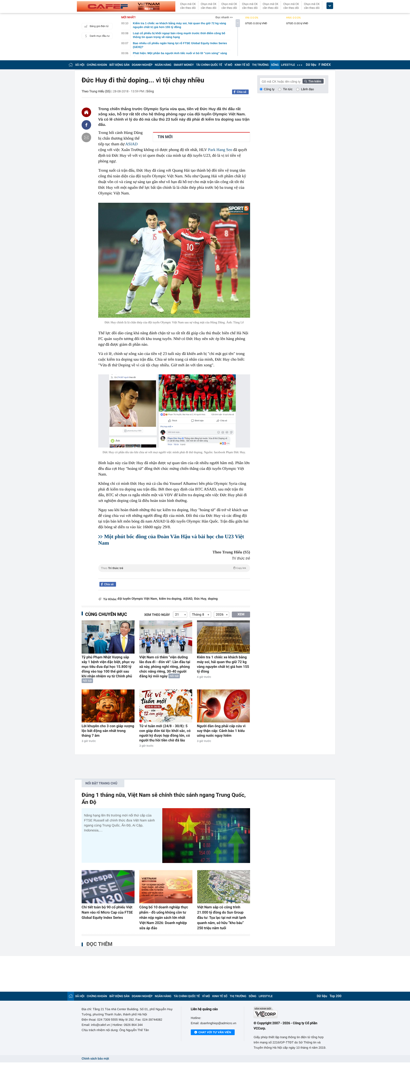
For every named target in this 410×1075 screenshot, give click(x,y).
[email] (86, 137)
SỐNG (275, 64)
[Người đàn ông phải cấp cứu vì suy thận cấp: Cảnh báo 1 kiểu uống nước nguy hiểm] (223, 705)
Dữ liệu (311, 65)
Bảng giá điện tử (99, 26)
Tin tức (288, 89)
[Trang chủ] (71, 64)
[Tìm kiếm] (313, 81)
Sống (150, 91)
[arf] (174, 573)
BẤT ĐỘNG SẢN (119, 64)
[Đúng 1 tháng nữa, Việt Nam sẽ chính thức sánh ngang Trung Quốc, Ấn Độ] (206, 835)
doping (213, 599)
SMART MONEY (184, 64)
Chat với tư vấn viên (214, 1032)
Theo (173, 568)
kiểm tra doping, (170, 599)
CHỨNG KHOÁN (97, 64)
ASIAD (131, 144)
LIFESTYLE (288, 64)
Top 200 (335, 996)
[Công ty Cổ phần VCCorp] (291, 1012)
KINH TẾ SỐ (242, 64)
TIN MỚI (165, 137)
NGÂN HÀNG (163, 64)
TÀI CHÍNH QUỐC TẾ (209, 64)
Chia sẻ (241, 92)
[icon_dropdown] (329, 5)
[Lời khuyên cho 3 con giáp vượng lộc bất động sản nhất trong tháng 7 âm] (108, 705)
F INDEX (325, 65)
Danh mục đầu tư (100, 36)
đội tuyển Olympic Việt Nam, (137, 599)
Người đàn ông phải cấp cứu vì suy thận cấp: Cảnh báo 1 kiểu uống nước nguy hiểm (221, 731)
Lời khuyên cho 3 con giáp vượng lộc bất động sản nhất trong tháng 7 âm (108, 731)
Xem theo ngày (157, 615)
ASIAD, (188, 599)
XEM (241, 614)
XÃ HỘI (79, 64)
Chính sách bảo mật (95, 1059)
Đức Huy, (200, 599)
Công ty (269, 89)
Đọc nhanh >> (224, 17)
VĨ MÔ (228, 64)
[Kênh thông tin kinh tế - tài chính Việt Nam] (126, 6)
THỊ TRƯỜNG (260, 64)
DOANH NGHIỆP (142, 64)
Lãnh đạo (307, 89)
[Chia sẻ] (86, 125)
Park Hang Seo (220, 149)
